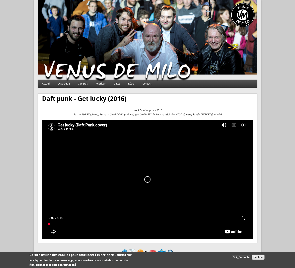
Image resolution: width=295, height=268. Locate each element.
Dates (117, 83)
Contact (146, 83)
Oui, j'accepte (241, 257)
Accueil (46, 83)
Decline (258, 257)
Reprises (101, 83)
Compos (83, 83)
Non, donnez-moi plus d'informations (53, 264)
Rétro (131, 83)
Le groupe (64, 83)
